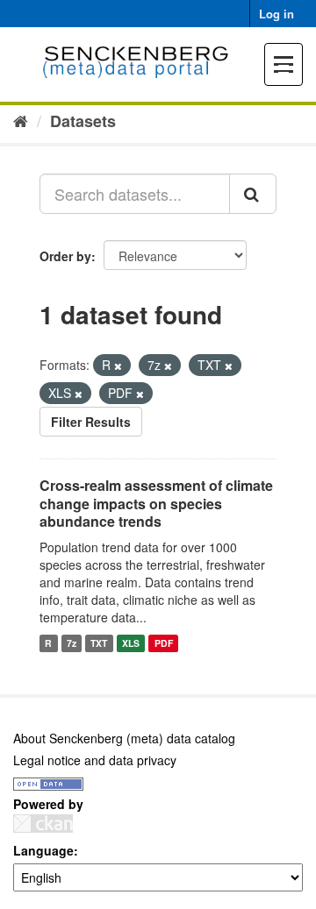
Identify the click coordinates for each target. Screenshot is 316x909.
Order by (65, 256)
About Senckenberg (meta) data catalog (124, 738)
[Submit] (252, 194)
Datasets (83, 121)
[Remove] (118, 366)
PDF (163, 643)
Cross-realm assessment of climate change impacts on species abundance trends (156, 503)
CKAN (43, 823)
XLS (131, 643)
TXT (98, 643)
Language (43, 850)
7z (71, 643)
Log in (276, 13)
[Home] (20, 120)
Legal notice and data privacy (94, 760)
